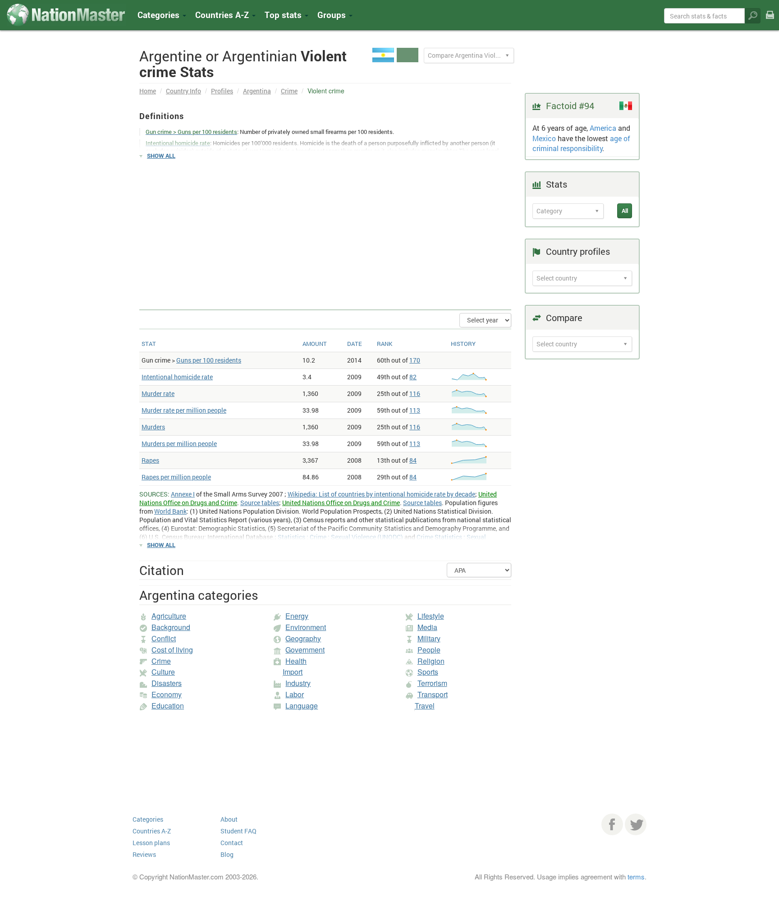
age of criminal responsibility (581, 143)
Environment (305, 627)
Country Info (183, 91)
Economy (166, 694)
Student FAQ (238, 831)
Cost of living (172, 649)
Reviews (144, 854)
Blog (227, 854)
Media (427, 627)
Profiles (222, 91)
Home (147, 91)
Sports (427, 672)
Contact (231, 842)
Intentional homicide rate (177, 377)
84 (413, 460)
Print (770, 21)
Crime (289, 91)
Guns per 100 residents (208, 360)
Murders (153, 427)
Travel (425, 705)
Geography (303, 638)
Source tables (259, 502)
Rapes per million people (176, 477)
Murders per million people (179, 443)
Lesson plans (151, 842)
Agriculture (168, 616)
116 (414, 393)
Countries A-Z (152, 831)
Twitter (635, 824)
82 (413, 377)
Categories (159, 14)
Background (170, 627)
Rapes (150, 460)
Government (305, 649)
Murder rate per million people (184, 410)
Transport (432, 694)
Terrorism (432, 683)
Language (301, 705)
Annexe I (183, 494)
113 (414, 410)
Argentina (257, 91)
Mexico (544, 138)
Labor (294, 694)
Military (428, 638)
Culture (163, 672)
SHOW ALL (161, 156)
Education (167, 705)
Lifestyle (430, 616)
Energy (296, 616)
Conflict (163, 638)
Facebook (612, 824)
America (603, 128)
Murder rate (158, 393)
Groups (332, 14)
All (625, 211)
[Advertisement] (325, 230)
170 (414, 360)
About (229, 819)
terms (636, 876)
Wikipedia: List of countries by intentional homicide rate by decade (381, 494)
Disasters (166, 683)
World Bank (170, 511)
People (428, 649)
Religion (430, 661)
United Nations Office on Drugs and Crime (341, 502)
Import (292, 672)
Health (296, 661)
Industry (298, 683)
